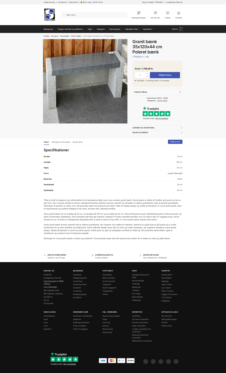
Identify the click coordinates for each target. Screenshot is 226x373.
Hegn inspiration (139, 326)
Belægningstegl (79, 294)
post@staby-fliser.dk (174, 2)
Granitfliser (78, 281)
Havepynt (54, 36)
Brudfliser (77, 297)
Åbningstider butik (51, 290)
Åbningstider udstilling (53, 294)
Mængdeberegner (139, 18)
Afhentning (107, 332)
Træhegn (136, 284)
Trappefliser (108, 291)
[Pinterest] (160, 361)
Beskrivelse (78, 142)
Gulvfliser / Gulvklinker (82, 316)
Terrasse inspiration (140, 319)
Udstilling (136, 316)
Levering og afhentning (143, 128)
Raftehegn (136, 287)
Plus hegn (136, 294)
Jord (46, 326)
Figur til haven (167, 291)
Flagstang (165, 301)
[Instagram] (153, 361)
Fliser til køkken (79, 326)
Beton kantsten (109, 278)
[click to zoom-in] (85, 81)
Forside (46, 36)
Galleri (46, 142)
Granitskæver (49, 316)
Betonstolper (137, 297)
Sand (46, 319)
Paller (105, 319)
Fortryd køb (48, 303)
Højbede (165, 281)
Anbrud (106, 326)
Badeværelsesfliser (81, 322)
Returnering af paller (111, 316)
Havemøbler (64, 36)
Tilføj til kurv (165, 75)
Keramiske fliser (80, 284)
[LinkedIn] (168, 361)
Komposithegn (138, 281)
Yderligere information (60, 142)
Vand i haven (166, 284)
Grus (46, 322)
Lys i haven (166, 288)
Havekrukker (166, 275)
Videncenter (73, 2)
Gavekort (47, 329)
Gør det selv (155, 18)
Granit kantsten (109, 281)
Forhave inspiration (140, 322)
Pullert (105, 294)
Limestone (77, 291)
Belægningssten (80, 278)
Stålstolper (136, 300)
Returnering (108, 329)
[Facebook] (145, 361)
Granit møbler (76, 36)
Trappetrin (107, 284)
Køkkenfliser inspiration (142, 341)
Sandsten (77, 288)
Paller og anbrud (140, 132)
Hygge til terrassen (169, 294)
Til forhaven (166, 297)
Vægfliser (77, 319)
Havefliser (77, 275)
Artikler (167, 18)
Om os (46, 300)
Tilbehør (135, 290)
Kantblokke (107, 275)
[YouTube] (176, 361)
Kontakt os (48, 297)
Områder (178, 18)
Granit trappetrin (109, 288)
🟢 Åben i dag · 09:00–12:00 (91, 2)
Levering (106, 322)
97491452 (159, 2)
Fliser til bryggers (80, 329)
